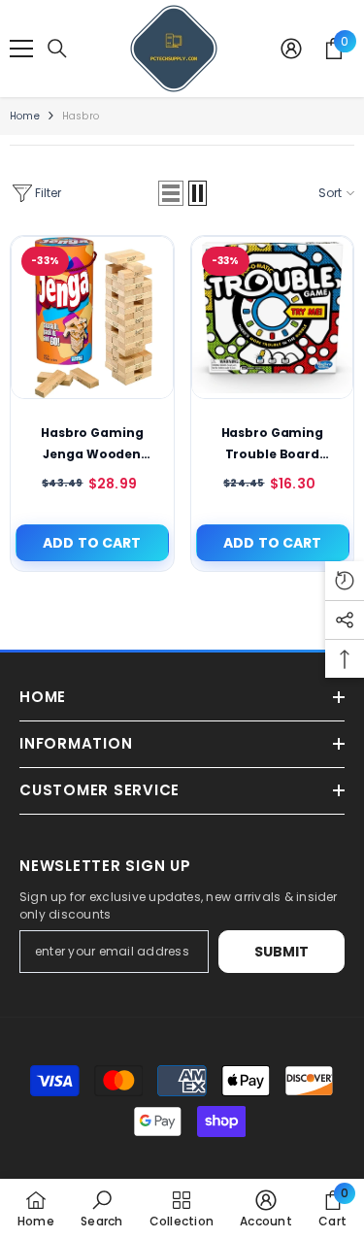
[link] (101, 1208)
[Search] (57, 48)
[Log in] (291, 48)
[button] (170, 193)
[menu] (21, 48)
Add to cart (92, 543)
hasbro (80, 116)
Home (25, 116)
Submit (282, 951)
